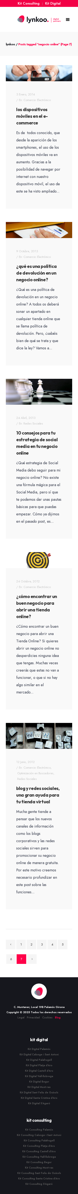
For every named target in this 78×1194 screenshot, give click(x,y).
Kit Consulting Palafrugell (39, 1140)
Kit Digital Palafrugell (39, 1060)
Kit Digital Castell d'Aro (39, 1071)
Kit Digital (53, 3)
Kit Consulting (29, 3)
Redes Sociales (33, 423)
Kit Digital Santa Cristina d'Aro (39, 1098)
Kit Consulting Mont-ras (39, 1168)
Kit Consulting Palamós (39, 1130)
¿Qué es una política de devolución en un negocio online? (36, 273)
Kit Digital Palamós (39, 1049)
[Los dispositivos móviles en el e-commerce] (39, 73)
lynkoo (10, 44)
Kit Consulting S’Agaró (39, 1184)
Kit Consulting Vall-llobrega (39, 1157)
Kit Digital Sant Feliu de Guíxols (39, 1092)
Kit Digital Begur (39, 1082)
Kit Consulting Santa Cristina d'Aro (39, 1178)
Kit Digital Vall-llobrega (39, 1076)
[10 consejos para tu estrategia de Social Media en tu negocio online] (39, 392)
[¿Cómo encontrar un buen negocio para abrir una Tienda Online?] (39, 560)
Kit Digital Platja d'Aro (39, 1065)
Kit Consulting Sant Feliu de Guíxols (39, 1173)
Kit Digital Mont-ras (39, 1087)
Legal (20, 1017)
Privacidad (33, 1017)
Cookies (47, 1017)
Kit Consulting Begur (39, 1162)
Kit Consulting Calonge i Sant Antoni (39, 1135)
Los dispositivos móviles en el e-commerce (32, 116)
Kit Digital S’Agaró (39, 1103)
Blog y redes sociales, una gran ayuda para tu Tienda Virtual (37, 795)
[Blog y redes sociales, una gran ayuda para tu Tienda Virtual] (39, 736)
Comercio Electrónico (37, 100)
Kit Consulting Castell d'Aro (39, 1151)
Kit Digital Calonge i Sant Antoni (39, 1054)
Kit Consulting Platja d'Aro (39, 1146)
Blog (58, 1017)
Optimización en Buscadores (35, 773)
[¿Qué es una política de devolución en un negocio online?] (39, 230)
